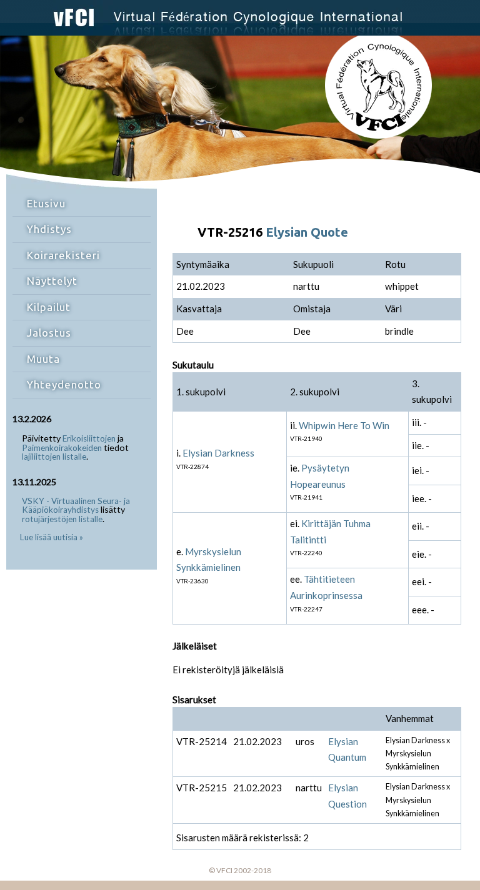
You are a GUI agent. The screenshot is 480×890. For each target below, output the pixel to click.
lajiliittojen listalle (54, 457)
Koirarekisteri (63, 255)
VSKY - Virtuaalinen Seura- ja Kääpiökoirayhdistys (76, 505)
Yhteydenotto (64, 384)
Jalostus (49, 333)
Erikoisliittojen (89, 438)
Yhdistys (49, 229)
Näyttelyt (52, 281)
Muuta (43, 359)
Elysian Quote (307, 232)
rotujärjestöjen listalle (62, 519)
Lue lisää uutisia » (51, 537)
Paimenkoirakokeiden (62, 448)
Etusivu (46, 203)
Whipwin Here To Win (344, 425)
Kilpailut (49, 307)
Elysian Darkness (218, 452)
